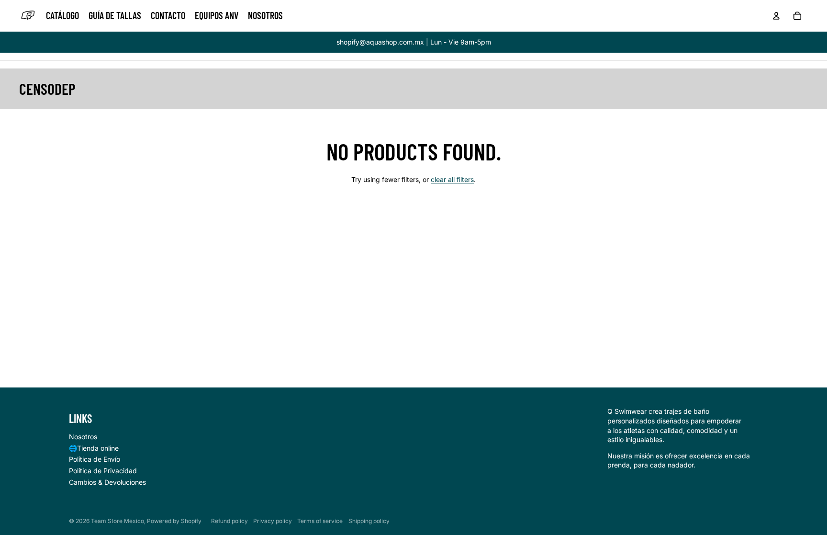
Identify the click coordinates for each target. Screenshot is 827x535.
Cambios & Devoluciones (107, 482)
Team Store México (117, 520)
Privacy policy (272, 520)
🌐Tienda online (94, 448)
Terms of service (320, 520)
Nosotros (83, 437)
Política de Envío (94, 459)
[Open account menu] (776, 15)
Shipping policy (369, 520)
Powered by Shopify (174, 520)
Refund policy (229, 520)
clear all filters (452, 179)
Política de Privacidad (103, 471)
